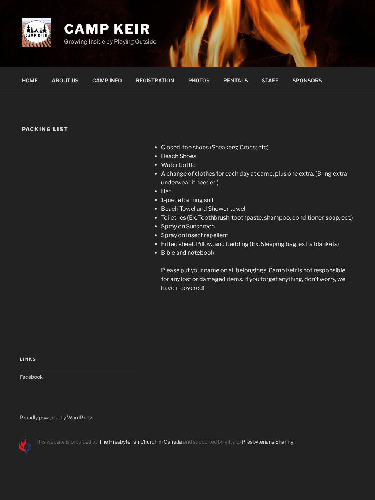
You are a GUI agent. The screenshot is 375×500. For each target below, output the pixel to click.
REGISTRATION (155, 80)
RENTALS (235, 80)
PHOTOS (198, 80)
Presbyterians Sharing (267, 442)
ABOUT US (65, 80)
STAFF (270, 80)
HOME (30, 80)
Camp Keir (107, 29)
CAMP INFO (107, 80)
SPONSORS (307, 80)
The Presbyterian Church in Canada (140, 442)
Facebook (31, 377)
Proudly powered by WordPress (56, 417)
